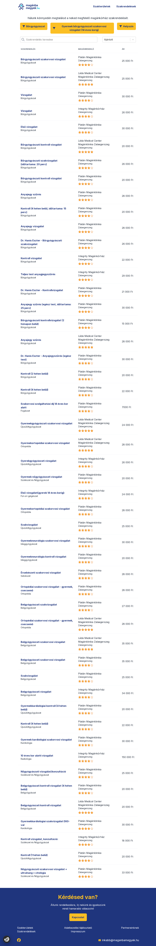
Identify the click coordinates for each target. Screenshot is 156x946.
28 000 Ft (127, 195)
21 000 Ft (127, 291)
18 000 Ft (127, 840)
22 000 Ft (127, 259)
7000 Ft (126, 407)
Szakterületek (101, 6)
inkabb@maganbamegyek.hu (120, 940)
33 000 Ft (127, 872)
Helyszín (128, 26)
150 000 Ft (128, 757)
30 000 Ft (127, 96)
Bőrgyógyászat (35, 26)
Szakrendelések (126, 6)
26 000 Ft (127, 112)
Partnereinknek (130, 927)
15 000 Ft (127, 323)
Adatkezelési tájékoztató (78, 927)
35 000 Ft (127, 643)
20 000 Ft (127, 146)
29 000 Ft (127, 275)
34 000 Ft (127, 693)
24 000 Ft (127, 424)
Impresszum (78, 931)
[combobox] (26, 39)
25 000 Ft (127, 60)
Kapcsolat (78, 917)
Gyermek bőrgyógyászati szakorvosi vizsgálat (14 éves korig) (84, 28)
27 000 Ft (127, 606)
